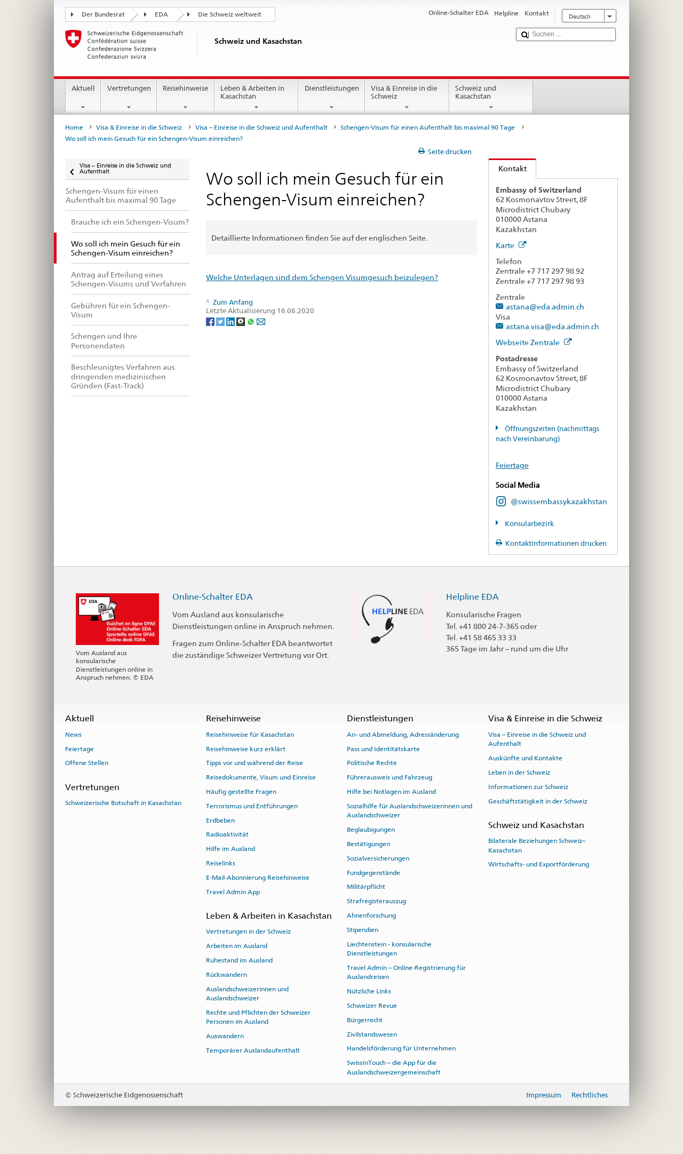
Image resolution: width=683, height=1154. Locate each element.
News (73, 734)
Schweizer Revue (372, 1005)
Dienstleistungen (332, 88)
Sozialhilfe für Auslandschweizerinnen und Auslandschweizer (409, 810)
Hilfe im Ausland (230, 849)
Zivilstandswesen (372, 1034)
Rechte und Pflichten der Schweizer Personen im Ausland (258, 1017)
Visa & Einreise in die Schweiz (404, 92)
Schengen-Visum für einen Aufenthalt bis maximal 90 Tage (427, 127)
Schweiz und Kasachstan (475, 92)
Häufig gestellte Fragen (241, 791)
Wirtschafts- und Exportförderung (538, 864)
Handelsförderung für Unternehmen (401, 1048)
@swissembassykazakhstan (559, 501)
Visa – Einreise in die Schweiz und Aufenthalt (261, 127)
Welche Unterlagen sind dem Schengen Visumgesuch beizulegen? (322, 277)
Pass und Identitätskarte (383, 748)
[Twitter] (221, 321)
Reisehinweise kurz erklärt (245, 748)
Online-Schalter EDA (212, 597)
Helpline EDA (472, 597)
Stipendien (362, 930)
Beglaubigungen (371, 829)
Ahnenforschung (371, 915)
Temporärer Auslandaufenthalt (253, 1050)
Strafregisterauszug (376, 901)
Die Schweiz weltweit (229, 14)
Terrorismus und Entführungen (252, 806)
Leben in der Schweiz (519, 772)
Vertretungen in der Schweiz (248, 931)
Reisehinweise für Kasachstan (250, 734)
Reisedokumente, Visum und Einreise (261, 777)
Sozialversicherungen (378, 858)
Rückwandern (226, 974)
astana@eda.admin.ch (545, 306)
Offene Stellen (86, 763)
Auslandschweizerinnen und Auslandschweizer (247, 993)
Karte (506, 245)
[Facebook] (211, 321)
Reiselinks (220, 863)
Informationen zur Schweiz (528, 787)
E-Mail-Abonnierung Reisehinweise (257, 877)
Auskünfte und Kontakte (525, 758)
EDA (161, 14)
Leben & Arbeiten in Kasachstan (252, 92)
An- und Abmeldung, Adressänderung (403, 734)
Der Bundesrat (103, 14)
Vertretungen (129, 88)
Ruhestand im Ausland (239, 960)
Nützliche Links (369, 991)
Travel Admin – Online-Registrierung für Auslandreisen (406, 972)
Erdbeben (220, 820)
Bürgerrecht (365, 1020)
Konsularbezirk (528, 524)
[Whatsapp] (252, 321)
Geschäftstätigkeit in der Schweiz (537, 801)
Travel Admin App (233, 892)
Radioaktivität (227, 834)
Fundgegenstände (373, 872)
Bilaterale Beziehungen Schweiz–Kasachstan (536, 845)
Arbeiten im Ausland (236, 946)
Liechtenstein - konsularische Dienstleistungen (389, 948)
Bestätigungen (368, 844)
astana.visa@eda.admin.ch (552, 326)
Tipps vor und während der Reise (254, 763)
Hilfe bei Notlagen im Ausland (391, 791)
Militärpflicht (366, 886)
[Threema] (241, 321)
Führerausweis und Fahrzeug (389, 777)
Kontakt (508, 168)
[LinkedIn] (231, 321)
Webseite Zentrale (528, 342)
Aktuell (83, 88)
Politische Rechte (372, 763)
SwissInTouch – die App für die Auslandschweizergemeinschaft (394, 1067)
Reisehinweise (185, 88)
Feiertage (512, 464)
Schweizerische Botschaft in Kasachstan (123, 803)
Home (74, 127)
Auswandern (225, 1036)
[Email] (261, 321)
